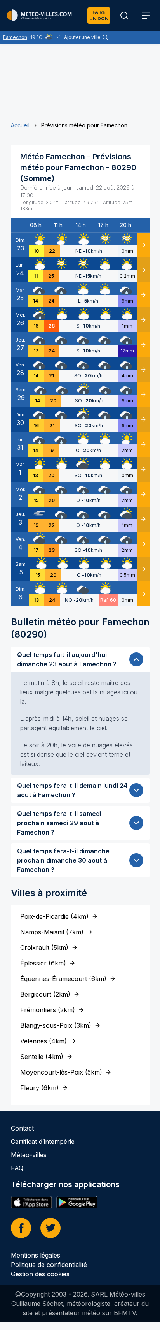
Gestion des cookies (40, 1274)
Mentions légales (35, 1255)
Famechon (15, 37)
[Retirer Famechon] (58, 37)
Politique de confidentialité (49, 1264)
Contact (22, 1128)
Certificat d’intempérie (43, 1141)
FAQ (17, 1168)
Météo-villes (29, 1155)
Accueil (20, 125)
